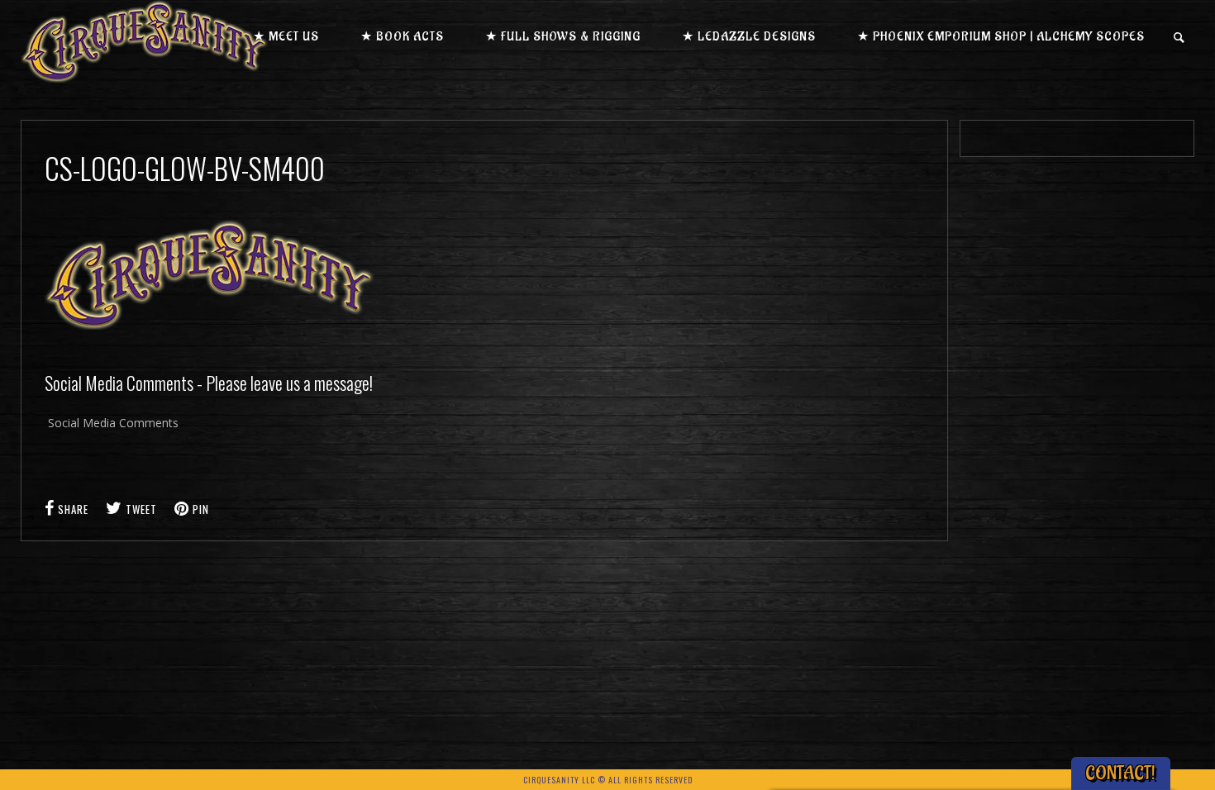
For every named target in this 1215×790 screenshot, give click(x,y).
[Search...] (1179, 37)
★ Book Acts (402, 37)
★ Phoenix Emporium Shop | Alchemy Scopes (1001, 37)
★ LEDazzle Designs (749, 37)
